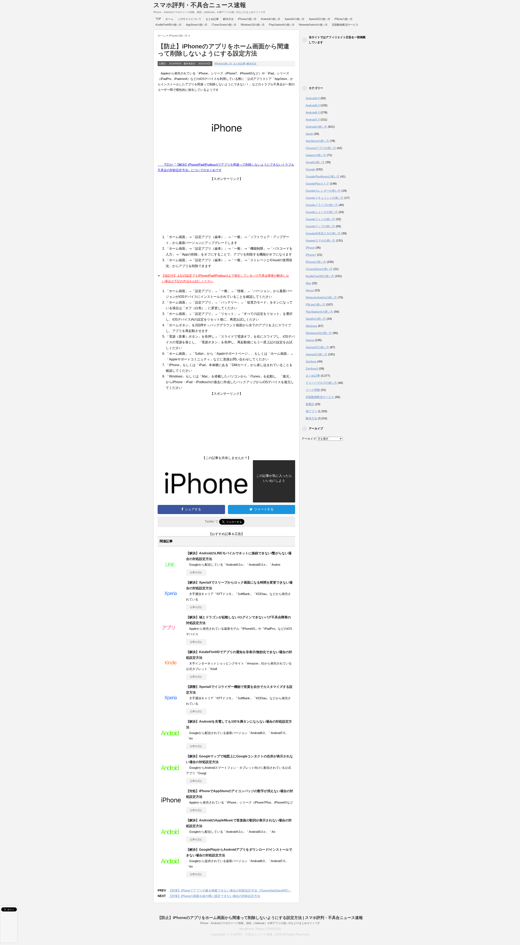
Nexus (310, 290)
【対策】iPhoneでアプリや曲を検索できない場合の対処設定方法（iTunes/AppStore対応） (230, 890)
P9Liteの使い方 (344, 19)
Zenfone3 (312, 368)
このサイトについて (189, 19)
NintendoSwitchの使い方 (313, 24)
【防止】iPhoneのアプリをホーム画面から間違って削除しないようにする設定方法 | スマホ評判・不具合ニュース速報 (260, 918)
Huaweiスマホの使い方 (320, 240)
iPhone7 (311, 254)
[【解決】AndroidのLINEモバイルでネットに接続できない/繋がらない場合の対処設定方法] (171, 571)
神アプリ (311, 411)
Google (310, 169)
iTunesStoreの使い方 (224, 24)
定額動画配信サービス (345, 24)
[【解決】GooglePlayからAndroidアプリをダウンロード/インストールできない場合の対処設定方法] (171, 867)
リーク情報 (313, 389)
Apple (309, 133)
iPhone (310, 247)
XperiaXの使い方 (294, 19)
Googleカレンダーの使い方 (323, 190)
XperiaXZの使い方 (319, 19)
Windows (311, 325)
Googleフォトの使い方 (320, 219)
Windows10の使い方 (253, 24)
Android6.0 (313, 112)
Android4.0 (313, 98)
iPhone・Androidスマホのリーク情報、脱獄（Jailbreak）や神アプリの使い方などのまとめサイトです (260, 923)
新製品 (310, 404)
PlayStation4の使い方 (282, 24)
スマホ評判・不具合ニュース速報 (199, 5)
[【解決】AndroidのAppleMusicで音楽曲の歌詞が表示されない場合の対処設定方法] (171, 838)
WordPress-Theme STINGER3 (260, 929)
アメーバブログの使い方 (321, 382)
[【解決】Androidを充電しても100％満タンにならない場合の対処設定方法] (171, 739)
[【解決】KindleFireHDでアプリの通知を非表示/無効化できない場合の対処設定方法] (171, 670)
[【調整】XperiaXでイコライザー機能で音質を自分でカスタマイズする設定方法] (171, 704)
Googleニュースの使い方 (322, 212)
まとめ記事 (212, 19)
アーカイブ (309, 438)
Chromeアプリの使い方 (321, 148)
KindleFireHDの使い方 (169, 24)
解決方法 (228, 19)
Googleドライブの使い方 (322, 205)
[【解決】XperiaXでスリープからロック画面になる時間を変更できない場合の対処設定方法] (171, 600)
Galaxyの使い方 (316, 155)
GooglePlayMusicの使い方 (322, 176)
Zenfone (311, 361)
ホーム (169, 19)
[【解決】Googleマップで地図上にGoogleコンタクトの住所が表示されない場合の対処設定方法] (171, 774)
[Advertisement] (226, 206)
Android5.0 (313, 105)
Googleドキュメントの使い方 (324, 197)
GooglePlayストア (317, 183)
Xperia (310, 340)
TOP (158, 18)
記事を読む (196, 572)
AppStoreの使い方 (196, 24)
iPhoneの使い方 (247, 19)
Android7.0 (313, 119)
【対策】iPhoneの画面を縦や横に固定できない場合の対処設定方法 (214, 896)
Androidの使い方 (270, 19)
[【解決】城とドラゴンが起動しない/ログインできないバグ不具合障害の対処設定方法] (171, 635)
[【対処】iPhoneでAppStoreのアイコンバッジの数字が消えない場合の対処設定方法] (171, 809)
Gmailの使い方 (315, 162)
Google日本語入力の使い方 (323, 233)
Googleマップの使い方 (320, 226)
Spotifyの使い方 (316, 318)
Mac (308, 283)
